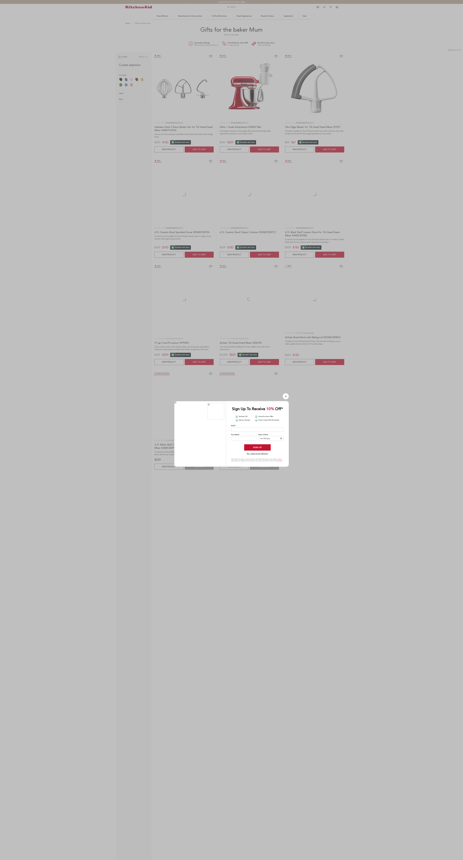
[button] (286, 396)
